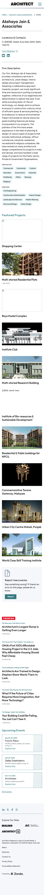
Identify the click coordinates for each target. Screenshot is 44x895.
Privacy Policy (7, 861)
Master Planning (32, 200)
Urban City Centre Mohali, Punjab (21, 527)
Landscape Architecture (12, 200)
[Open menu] (39, 4)
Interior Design (34, 195)
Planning (28, 177)
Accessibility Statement (11, 866)
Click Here (3, 55)
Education (7, 173)
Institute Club (9, 349)
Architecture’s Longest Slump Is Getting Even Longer (20, 628)
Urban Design (26, 204)
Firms (4, 15)
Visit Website (8, 51)
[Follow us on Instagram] (16, 809)
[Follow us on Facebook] (12, 809)
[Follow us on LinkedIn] (3, 809)
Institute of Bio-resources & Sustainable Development (18, 418)
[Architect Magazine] (22, 3)
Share (38, 15)
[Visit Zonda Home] (13, 873)
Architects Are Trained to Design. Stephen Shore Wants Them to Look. (21, 674)
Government (20, 173)
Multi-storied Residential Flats (19, 279)
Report (11, 596)
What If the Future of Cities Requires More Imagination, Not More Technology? (20, 697)
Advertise (5, 852)
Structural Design (10, 204)
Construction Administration (14, 195)
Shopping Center (12, 246)
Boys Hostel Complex (14, 316)
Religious (6, 182)
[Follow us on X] (7, 809)
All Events (7, 791)
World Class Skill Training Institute (21, 560)
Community (21, 168)
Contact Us (6, 857)
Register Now (10, 748)
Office (18, 177)
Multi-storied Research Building (20, 383)
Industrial (32, 173)
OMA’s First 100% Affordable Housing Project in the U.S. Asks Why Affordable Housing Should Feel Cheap (20, 651)
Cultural (33, 168)
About (4, 847)
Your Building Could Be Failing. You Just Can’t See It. (20, 717)
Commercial (8, 168)
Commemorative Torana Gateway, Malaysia (16, 491)
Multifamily (7, 177)
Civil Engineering (9, 191)
